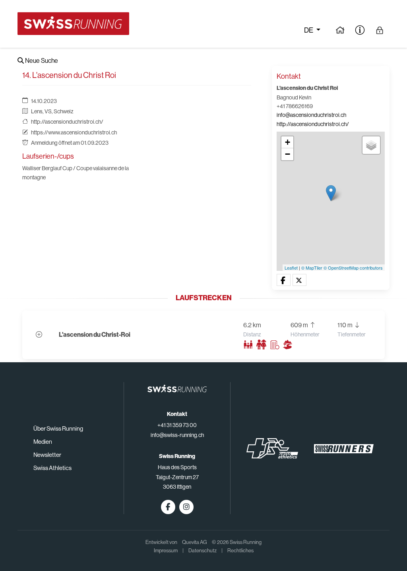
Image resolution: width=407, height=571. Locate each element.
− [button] (287, 154)
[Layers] (371, 145)
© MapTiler (311, 267)
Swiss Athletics (52, 467)
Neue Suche (41, 60)
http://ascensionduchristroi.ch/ (67, 121)
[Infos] (360, 30)
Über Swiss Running (58, 428)
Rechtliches (240, 551)
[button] (283, 280)
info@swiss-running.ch (177, 435)
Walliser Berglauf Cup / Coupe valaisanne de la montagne (75, 172)
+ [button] (287, 142)
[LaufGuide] (340, 30)
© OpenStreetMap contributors (353, 267)
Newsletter (47, 454)
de (309, 30)
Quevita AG (194, 542)
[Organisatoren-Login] (380, 30)
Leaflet (291, 267)
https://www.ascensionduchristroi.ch (74, 132)
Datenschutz (202, 551)
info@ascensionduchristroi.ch (311, 115)
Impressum (166, 551)
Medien (42, 441)
